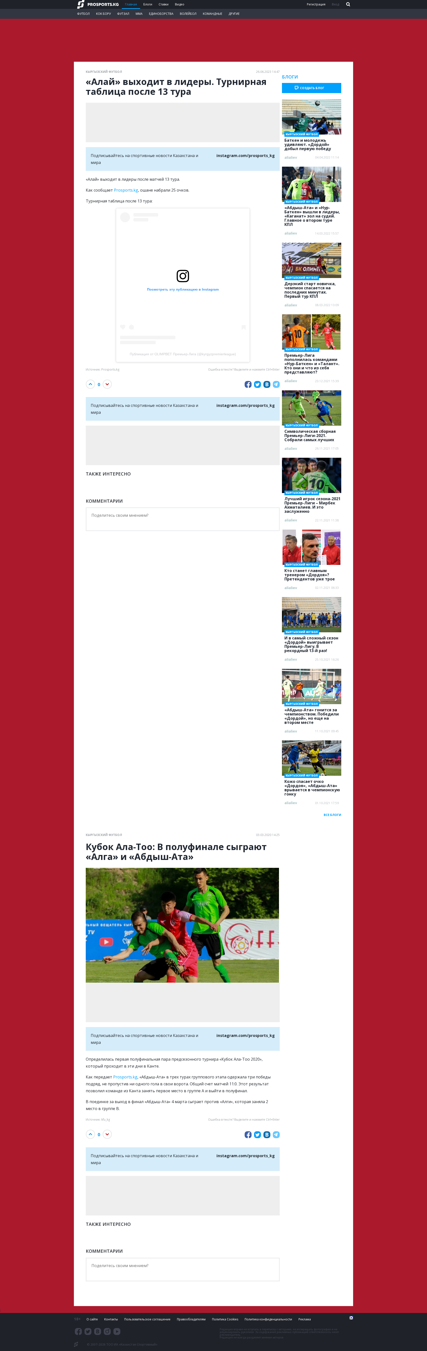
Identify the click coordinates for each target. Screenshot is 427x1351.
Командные (212, 14)
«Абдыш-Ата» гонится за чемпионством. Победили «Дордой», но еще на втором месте (311, 714)
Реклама (305, 1319)
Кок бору (103, 14)
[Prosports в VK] (97, 1331)
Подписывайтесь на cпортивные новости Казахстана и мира (183, 159)
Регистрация (316, 4)
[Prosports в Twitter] (88, 1331)
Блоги (147, 4)
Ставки (164, 4)
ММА (139, 14)
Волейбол (188, 14)
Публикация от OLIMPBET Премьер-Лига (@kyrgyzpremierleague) (183, 354)
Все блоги (332, 815)
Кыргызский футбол (104, 72)
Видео (179, 4)
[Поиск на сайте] (347, 4)
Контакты (111, 1319)
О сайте (92, 1319)
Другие (234, 14)
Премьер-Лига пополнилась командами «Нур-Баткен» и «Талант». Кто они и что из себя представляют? (311, 362)
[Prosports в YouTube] (116, 1331)
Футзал (123, 14)
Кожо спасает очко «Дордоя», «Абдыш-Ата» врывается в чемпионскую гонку (312, 786)
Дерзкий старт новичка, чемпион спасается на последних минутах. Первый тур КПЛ (310, 288)
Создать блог (312, 88)
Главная (131, 4)
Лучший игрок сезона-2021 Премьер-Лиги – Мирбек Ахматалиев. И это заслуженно (312, 503)
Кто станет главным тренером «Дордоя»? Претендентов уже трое (309, 573)
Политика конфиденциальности (268, 1319)
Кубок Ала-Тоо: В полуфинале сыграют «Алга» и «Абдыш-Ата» (176, 852)
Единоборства (161, 14)
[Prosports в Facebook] (78, 1331)
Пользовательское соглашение (147, 1319)
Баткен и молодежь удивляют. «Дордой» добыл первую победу (307, 143)
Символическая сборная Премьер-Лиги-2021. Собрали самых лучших (310, 434)
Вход (335, 4)
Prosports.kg (126, 190)
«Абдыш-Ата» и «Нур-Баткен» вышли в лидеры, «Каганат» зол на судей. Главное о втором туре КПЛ (312, 214)
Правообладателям (191, 1319)
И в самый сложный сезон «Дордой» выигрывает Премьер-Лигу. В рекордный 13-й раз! (311, 642)
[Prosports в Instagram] (107, 1331)
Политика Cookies (225, 1319)
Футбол (83, 14)
